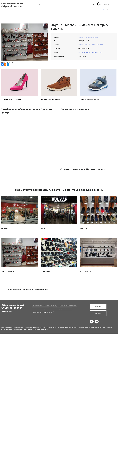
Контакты (98, 313)
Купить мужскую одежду (41, 309)
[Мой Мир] (8, 64)
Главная (3, 14)
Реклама (98, 306)
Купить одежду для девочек (62, 309)
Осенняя (22, 14)
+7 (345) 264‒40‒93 (84, 48)
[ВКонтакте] (2, 64)
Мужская (41, 4)
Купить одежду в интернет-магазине (44, 305)
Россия (9, 14)
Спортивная (71, 4)
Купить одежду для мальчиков (43, 312)
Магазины (82, 4)
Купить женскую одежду (68, 305)
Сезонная (60, 4)
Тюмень (16, 14)
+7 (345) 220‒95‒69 (83, 41)
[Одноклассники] (5, 64)
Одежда (92, 4)
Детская (50, 4)
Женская (31, 4)
